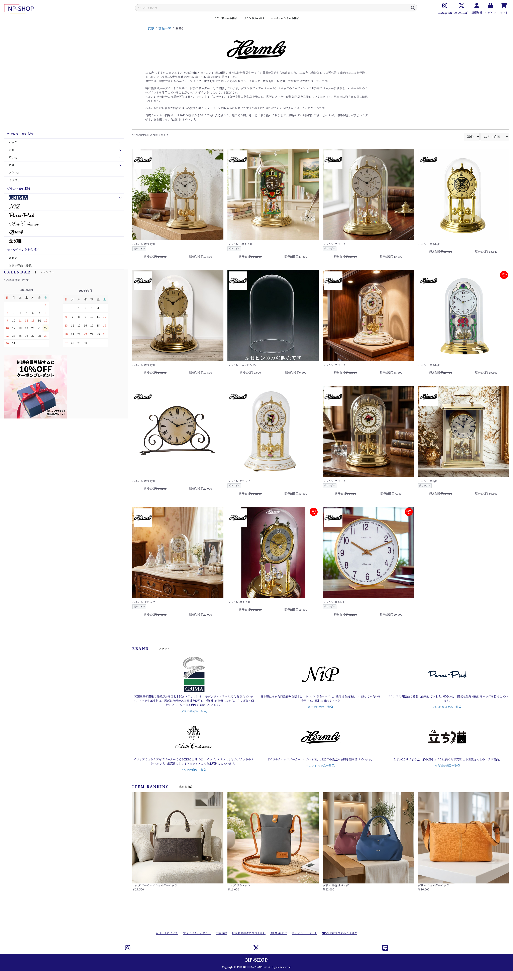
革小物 (13, 157)
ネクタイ (14, 180)
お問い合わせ (278, 933)
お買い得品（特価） (21, 265)
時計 (11, 165)
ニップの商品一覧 (319, 707)
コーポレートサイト (304, 933)
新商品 (13, 258)
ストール (14, 172)
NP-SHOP (256, 959)
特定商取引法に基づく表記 (249, 933)
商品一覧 (164, 28)
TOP (151, 28)
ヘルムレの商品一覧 (319, 765)
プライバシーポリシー (197, 933)
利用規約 (221, 933)
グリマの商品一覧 (192, 711)
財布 (11, 150)
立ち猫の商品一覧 (446, 765)
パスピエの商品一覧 (446, 707)
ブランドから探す (254, 18)
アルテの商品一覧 (192, 770)
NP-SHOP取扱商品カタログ (339, 933)
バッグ (13, 142)
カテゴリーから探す (225, 18)
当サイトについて (167, 933)
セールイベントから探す (285, 18)
